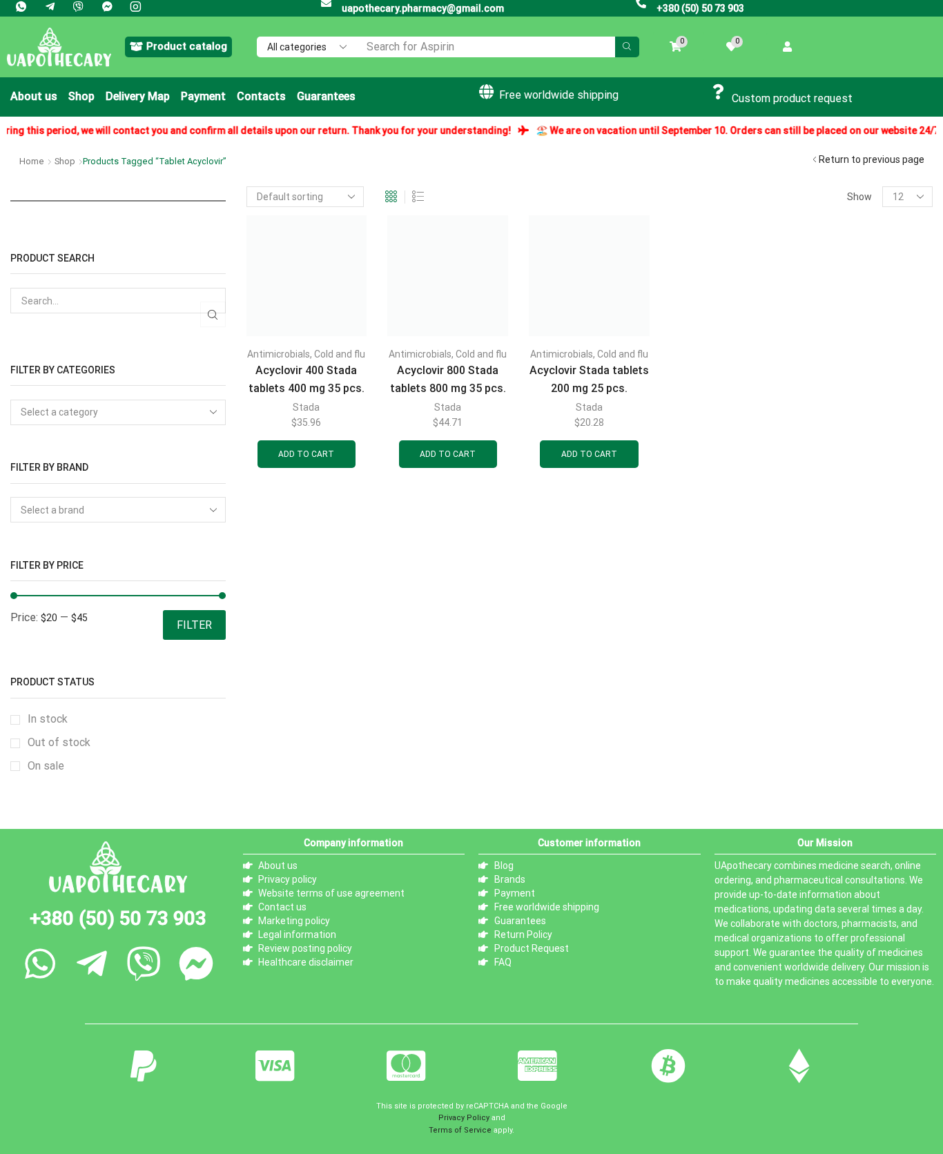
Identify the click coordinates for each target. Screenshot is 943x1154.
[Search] (627, 47)
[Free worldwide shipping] (486, 91)
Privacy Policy (463, 1117)
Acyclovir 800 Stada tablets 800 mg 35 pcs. (448, 379)
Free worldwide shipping (559, 94)
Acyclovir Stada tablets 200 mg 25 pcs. (589, 379)
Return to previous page (871, 159)
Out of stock (59, 742)
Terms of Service (460, 1130)
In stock (48, 718)
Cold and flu (339, 354)
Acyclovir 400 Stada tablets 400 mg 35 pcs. (306, 379)
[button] (178, 47)
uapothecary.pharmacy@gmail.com (423, 8)
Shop (65, 161)
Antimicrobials (278, 354)
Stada (306, 407)
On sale (46, 765)
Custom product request (792, 98)
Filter (194, 625)
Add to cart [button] (306, 454)
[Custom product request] (718, 91)
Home (31, 161)
